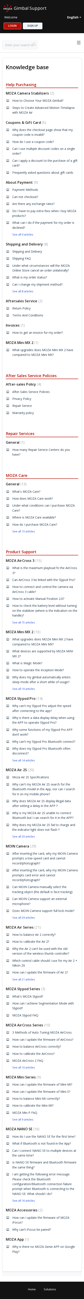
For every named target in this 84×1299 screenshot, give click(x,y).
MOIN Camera (20, 846)
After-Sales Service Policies (31, 392)
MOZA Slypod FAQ (25, 1015)
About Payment (21, 182)
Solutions (50, 1289)
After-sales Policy (23, 384)
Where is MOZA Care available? (34, 517)
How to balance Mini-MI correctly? (36, 1098)
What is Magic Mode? (27, 663)
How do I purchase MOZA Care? (34, 524)
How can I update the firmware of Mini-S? (41, 1092)
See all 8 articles (22, 291)
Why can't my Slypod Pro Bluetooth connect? (43, 741)
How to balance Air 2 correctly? (34, 935)
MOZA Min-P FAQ (24, 1113)
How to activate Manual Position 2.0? (38, 599)
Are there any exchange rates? (33, 204)
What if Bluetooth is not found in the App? (41, 1143)
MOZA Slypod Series (25, 989)
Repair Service (22, 406)
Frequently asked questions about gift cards (42, 172)
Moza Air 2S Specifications (30, 777)
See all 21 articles (23, 979)
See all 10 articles (23, 689)
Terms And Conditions (27, 315)
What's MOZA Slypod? (27, 996)
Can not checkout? (25, 197)
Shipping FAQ (21, 258)
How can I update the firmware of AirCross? (42, 1039)
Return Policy (21, 308)
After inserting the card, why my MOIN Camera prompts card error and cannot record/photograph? (45, 875)
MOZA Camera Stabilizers (29, 93)
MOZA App (17, 1239)
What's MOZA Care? (26, 491)
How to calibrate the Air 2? (30, 941)
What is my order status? (29, 277)
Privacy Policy (21, 399)
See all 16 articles (23, 1200)
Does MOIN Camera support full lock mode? (43, 911)
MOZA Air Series (23, 927)
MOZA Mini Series (23, 1077)
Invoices (15, 325)
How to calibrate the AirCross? (33, 1054)
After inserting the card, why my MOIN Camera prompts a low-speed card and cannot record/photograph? (45, 858)
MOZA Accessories (24, 1210)
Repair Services (20, 433)
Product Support (21, 551)
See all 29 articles (23, 917)
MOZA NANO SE (22, 1129)
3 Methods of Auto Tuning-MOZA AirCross (42, 1032)
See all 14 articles (23, 760)
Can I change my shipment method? (37, 284)
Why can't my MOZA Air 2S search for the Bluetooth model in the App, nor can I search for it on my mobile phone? (43, 789)
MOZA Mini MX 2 (21, 342)
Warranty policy (23, 413)
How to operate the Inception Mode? (38, 670)
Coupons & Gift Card (25, 122)
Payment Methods (25, 190)
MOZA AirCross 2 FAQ (27, 1061)
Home (32, 1289)
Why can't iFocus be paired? (31, 1229)
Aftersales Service (23, 301)
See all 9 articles (22, 234)
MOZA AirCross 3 (23, 560)
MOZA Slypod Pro (24, 698)
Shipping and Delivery (26, 244)
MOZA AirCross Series (27, 1025)
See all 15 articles (23, 622)
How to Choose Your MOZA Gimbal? (37, 100)
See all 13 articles (23, 531)
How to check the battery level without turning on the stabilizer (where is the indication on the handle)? (44, 610)
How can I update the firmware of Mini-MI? (42, 1084)
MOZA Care (16, 475)
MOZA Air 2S (19, 769)
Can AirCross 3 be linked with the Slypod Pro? (43, 580)
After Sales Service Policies (31, 375)
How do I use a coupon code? (33, 142)
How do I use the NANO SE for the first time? (43, 1136)
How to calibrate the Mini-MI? (32, 1105)
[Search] (34, 45)
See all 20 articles (23, 836)
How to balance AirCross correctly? (36, 1046)
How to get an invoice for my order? (37, 332)
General (14, 442)
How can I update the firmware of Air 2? (40, 972)
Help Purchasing (21, 84)
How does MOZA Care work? (32, 498)
